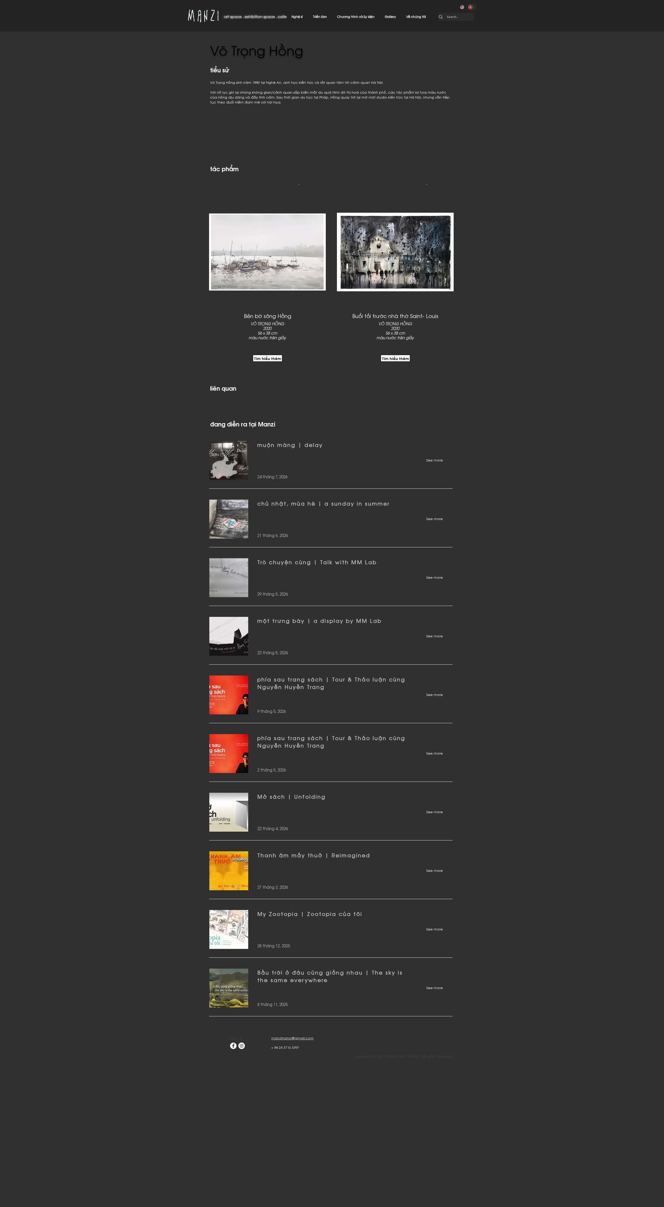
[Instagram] (241, 1046)
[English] (463, 7)
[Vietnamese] (472, 7)
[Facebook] (233, 1046)
